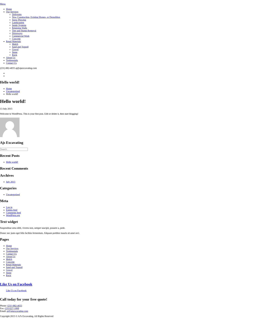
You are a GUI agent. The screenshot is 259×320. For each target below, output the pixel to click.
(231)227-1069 (12, 308)
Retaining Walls (19, 28)
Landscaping (18, 22)
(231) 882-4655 (14, 305)
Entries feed (11, 210)
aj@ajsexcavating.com (17, 311)
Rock (14, 55)
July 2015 (10, 182)
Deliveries (17, 14)
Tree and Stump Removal (24, 30)
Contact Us (11, 63)
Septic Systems (19, 25)
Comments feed (13, 212)
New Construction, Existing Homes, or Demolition (36, 17)
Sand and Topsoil (20, 47)
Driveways (17, 33)
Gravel (15, 49)
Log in (9, 207)
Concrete (16, 38)
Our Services (12, 11)
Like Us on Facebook (16, 284)
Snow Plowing (19, 20)
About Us (10, 57)
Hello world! (12, 162)
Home (9, 9)
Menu (3, 4)
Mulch (15, 44)
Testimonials (12, 60)
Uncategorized (13, 91)
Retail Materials (13, 41)
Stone (14, 52)
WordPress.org (13, 215)
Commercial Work (20, 36)
